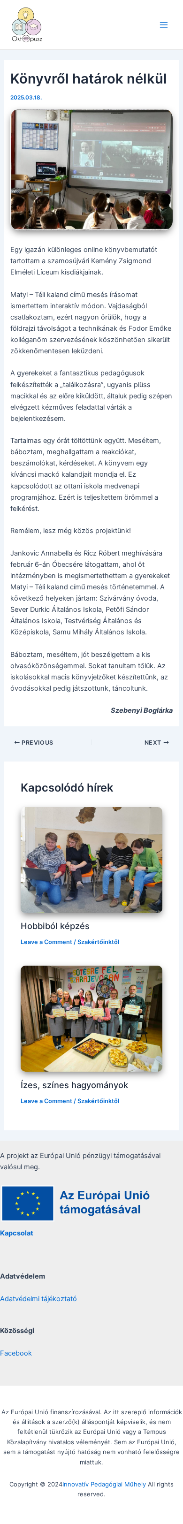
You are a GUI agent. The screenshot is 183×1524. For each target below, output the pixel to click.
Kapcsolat (16, 1233)
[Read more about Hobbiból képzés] (91, 859)
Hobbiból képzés (55, 926)
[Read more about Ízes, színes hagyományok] (91, 1018)
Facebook (16, 1353)
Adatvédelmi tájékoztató (38, 1299)
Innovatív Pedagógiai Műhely (104, 1484)
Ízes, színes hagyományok (74, 1085)
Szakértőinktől (98, 941)
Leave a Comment (46, 941)
